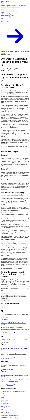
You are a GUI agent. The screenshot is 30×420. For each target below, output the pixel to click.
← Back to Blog (5, 300)
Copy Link (5, 298)
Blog (6, 7)
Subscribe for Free (5, 396)
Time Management (5, 407)
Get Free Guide (14, 7)
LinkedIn (10, 296)
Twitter (4, 296)
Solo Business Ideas (6, 399)
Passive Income (5, 404)
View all (3, 307)
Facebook (17, 296)
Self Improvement (5, 406)
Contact (6, 410)
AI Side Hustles (8, 5)
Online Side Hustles (17, 5)
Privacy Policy (12, 410)
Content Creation (5, 401)
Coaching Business (6, 403)
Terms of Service (20, 410)
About (8, 7)
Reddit (24, 296)
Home (2, 5)
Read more (10, 332)
